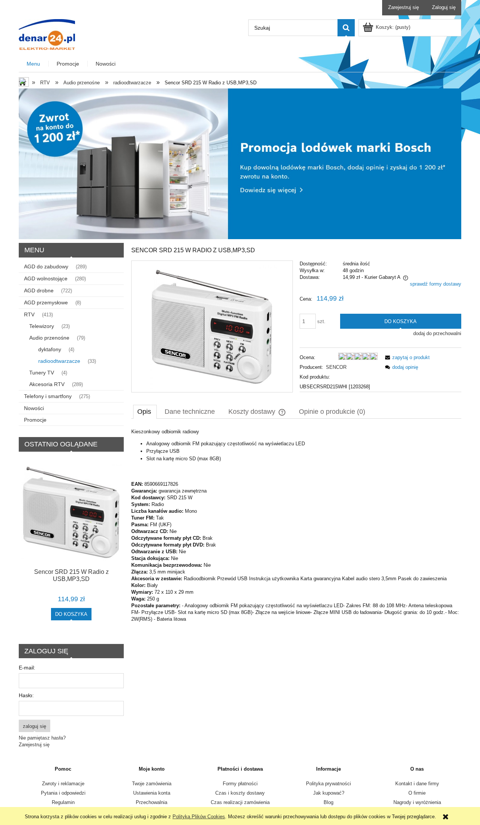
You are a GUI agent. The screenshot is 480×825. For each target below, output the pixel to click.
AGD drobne (39, 290)
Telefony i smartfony (48, 396)
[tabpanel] (296, 525)
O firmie (417, 793)
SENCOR (336, 367)
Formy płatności (240, 783)
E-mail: (27, 668)
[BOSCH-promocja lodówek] (240, 163)
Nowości (34, 408)
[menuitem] (34, 64)
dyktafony (49, 349)
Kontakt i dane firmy (417, 783)
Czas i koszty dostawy (240, 793)
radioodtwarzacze (59, 361)
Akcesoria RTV (46, 384)
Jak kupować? (328, 793)
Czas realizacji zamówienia (240, 802)
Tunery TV (41, 373)
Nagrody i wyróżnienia (417, 802)
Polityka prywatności (328, 783)
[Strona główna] (47, 33)
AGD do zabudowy (46, 267)
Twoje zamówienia (151, 783)
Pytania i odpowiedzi (63, 793)
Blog (328, 802)
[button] (406, 357)
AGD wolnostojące (46, 278)
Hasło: (26, 695)
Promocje (35, 420)
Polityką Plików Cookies (198, 816)
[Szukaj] (346, 27)
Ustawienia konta (151, 793)
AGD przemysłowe (46, 302)
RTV (29, 314)
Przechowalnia (151, 802)
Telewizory (41, 326)
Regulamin (63, 802)
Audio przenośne (49, 338)
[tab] (145, 411)
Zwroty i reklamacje (63, 783)
